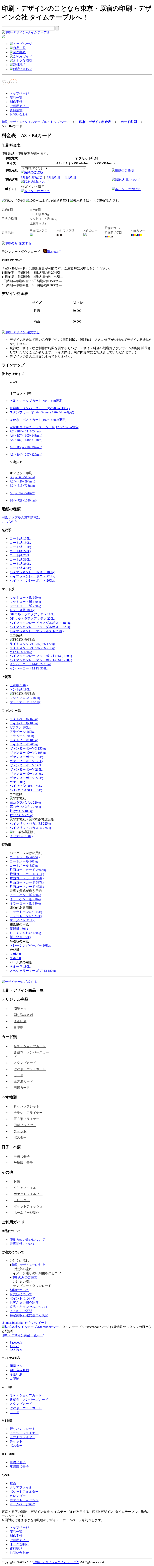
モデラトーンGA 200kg (26, 916)
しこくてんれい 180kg (25, 933)
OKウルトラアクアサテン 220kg (32, 618)
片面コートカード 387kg (27, 882)
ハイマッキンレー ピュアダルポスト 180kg (40, 622)
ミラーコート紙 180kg (25, 903)
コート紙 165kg (20, 538)
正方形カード (23, 1081)
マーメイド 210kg (22, 920)
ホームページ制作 (26, 1212)
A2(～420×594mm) (22, 481)
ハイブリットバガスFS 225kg (30, 823)
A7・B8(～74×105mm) (25, 431)
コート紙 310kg (20, 559)
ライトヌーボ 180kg (24, 740)
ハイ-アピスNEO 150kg (26, 785)
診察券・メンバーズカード (31, 1054)
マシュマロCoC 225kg (25, 702)
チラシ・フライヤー (28, 1112)
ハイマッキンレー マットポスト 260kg (37, 631)
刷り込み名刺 (23, 1015)
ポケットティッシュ (28, 1206)
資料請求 (16, 110)
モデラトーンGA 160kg (26, 912)
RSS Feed (16, 1349)
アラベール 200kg (22, 736)
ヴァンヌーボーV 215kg (26, 769)
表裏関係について (22, 1243)
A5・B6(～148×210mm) (26, 439)
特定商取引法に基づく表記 (29, 1315)
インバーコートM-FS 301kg (29, 668)
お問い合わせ (19, 114)
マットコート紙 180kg (25, 601)
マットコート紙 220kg (25, 606)
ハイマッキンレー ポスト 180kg (32, 572)
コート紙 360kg (20, 563)
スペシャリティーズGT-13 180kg (33, 970)
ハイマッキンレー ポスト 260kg (32, 580)
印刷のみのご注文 (24, 1277)
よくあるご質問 (21, 1311)
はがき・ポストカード (30, 1069)
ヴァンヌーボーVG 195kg (28, 752)
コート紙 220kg (20, 551)
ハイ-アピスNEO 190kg (26, 790)
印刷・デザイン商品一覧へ (22, 1335)
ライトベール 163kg (24, 719)
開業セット (22, 1008)
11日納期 (53, 177)
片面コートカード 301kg (27, 874)
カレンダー (22, 1200)
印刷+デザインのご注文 (29, 1264)
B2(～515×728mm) (22, 485)
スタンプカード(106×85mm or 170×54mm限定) (42, 412)
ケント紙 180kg (20, 689)
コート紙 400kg (20, 568)
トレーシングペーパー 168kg (30, 945)
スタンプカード (25, 1062)
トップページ (19, 93)
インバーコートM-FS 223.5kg (30, 664)
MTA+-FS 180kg (21, 652)
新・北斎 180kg (20, 937)
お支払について (21, 1294)
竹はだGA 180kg (21, 811)
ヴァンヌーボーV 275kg (26, 778)
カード (18, 1075)
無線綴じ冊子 (23, 1162)
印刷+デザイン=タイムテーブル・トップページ (35, 122)
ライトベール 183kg (24, 723)
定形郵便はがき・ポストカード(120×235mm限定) (44, 427)
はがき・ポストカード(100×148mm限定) (38, 419)
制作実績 (16, 102)
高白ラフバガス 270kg (25, 806)
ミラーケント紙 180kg (25, 895)
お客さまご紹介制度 (24, 1302)
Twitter (14, 1346)
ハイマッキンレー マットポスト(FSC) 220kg (41, 660)
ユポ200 (15, 954)
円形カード (22, 1087)
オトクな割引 (19, 1544)
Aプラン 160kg (20, 727)
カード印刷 (129, 122)
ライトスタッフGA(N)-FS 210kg (32, 648)
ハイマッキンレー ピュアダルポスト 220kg (40, 627)
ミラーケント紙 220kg (25, 899)
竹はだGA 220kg (21, 815)
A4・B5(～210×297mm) (26, 447)
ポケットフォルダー (28, 1194)
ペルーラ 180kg (20, 966)
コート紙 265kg (20, 555)
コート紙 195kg (20, 547)
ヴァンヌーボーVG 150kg (28, 748)
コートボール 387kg (24, 865)
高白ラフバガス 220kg (25, 802)
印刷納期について (37, 181)
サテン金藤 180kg (22, 610)
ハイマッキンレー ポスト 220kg (32, 576)
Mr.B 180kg (17, 782)
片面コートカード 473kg (27, 886)
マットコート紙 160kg (25, 597)
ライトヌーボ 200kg (24, 744)
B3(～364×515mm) (22, 477)
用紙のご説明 (33, 172)
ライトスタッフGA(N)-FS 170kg (32, 643)
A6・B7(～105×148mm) (26, 435)
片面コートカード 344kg (27, 878)
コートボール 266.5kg (25, 857)
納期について (19, 1290)
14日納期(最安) (31, 177)
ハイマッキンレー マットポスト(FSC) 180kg (41, 655)
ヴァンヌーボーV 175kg (26, 761)
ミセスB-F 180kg (21, 836)
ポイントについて (37, 191)
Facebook (16, 1342)
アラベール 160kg (22, 731)
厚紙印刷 (20, 1021)
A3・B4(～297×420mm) (26, 454)
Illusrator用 (54, 251)
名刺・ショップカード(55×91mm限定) (36, 400)
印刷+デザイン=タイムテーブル (56, 1562)
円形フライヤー (25, 1125)
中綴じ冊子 (22, 1156)
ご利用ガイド (19, 106)
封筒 (17, 1181)
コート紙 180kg (20, 542)
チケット (20, 1131)
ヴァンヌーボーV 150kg (26, 757)
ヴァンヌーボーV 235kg (26, 773)
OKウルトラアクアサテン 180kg (32, 614)
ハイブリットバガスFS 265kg (30, 827)
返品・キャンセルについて (29, 1307)
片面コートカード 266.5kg (28, 869)
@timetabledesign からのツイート (25, 1322)
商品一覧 (16, 97)
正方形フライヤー (26, 1119)
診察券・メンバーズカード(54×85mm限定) (40, 408)
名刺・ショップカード (30, 1046)
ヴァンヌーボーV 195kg (26, 765)
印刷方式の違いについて (27, 1239)
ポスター (20, 1137)
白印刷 (18, 1027)
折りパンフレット (26, 1106)
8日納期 (70, 177)
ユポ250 (15, 958)
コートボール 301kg (24, 861)
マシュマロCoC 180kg (25, 698)
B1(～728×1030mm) (23, 500)
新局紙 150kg (19, 928)
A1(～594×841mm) (22, 493)
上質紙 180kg (19, 685)
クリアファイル (25, 1187)
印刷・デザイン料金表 (95, 122)
